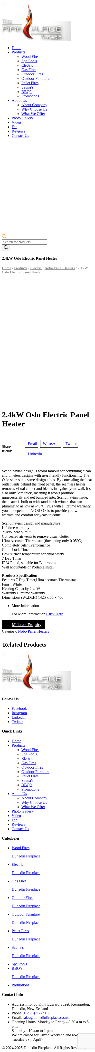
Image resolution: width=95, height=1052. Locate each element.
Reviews (18, 131)
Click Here (54, 614)
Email (32, 444)
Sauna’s (27, 87)
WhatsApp (51, 444)
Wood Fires (30, 56)
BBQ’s (26, 92)
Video (16, 122)
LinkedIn (35, 454)
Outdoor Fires (32, 74)
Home (16, 48)
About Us (19, 100)
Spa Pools (29, 61)
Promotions (30, 96)
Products (18, 52)
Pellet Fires (29, 83)
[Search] (6, 248)
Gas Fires (28, 70)
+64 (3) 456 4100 (36, 1013)
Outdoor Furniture (35, 78)
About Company (34, 105)
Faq (15, 127)
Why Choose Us (34, 109)
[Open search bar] (4, 237)
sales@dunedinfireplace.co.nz (45, 1017)
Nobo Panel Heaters (60, 268)
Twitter (71, 444)
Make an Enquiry (26, 625)
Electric (27, 65)
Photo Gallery (22, 118)
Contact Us (20, 136)
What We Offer (33, 114)
